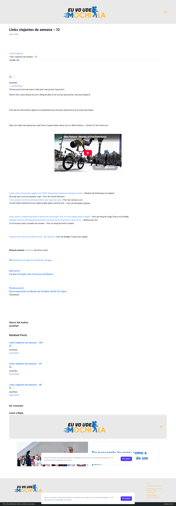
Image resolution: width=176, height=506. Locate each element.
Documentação (151, 490)
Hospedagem (151, 492)
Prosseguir (126, 498)
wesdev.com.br (168, 504)
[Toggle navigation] (165, 12)
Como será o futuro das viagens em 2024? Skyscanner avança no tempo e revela (45, 193)
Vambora (29, 250)
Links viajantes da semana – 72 (34, 30)
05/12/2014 (14, 374)
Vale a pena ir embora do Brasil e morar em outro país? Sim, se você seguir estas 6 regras (49, 217)
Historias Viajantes (153, 497)
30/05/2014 (16, 86)
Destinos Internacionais (154, 486)
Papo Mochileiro (152, 495)
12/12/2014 (14, 353)
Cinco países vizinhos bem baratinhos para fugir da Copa (35, 200)
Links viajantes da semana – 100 (26, 343)
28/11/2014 (14, 395)
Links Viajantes (16, 53)
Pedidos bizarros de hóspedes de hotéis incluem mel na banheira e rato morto (45, 220)
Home (148, 483)
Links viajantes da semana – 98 (25, 385)
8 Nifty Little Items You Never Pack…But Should (31, 237)
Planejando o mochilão (154, 489)
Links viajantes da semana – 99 (25, 364)
